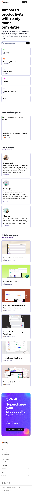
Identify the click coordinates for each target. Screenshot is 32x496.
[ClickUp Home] (5, 2)
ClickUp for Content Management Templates (15, 333)
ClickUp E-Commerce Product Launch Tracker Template (14, 307)
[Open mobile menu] (29, 2)
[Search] (28, 43)
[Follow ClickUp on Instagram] (7, 483)
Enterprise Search (6, 459)
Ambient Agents (6, 454)
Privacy (14, 487)
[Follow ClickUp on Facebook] (5, 483)
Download (4, 465)
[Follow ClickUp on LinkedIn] (2, 483)
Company (3, 475)
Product (3, 468)
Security (9, 487)
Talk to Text (4, 461)
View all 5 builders (6, 149)
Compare (3, 472)
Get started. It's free (14, 429)
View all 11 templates (7, 237)
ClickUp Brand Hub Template (13, 258)
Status (3, 487)
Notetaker (4, 457)
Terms (19, 487)
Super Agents (5, 452)
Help (2, 479)
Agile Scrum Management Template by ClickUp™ (15, 134)
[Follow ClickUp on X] (10, 483)
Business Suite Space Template (14, 382)
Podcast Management (11, 282)
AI (2, 446)
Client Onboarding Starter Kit (13, 358)
